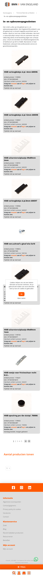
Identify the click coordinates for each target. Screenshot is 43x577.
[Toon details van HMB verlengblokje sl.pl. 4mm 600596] (22, 60)
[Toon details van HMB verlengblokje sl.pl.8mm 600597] (22, 188)
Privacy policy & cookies (12, 509)
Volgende (25, 441)
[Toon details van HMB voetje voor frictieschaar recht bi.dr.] (22, 360)
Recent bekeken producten (13, 533)
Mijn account (8, 549)
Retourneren (8, 536)
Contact (6, 517)
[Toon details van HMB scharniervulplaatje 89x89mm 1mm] (22, 317)
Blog (4, 529)
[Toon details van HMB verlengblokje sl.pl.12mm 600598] (22, 103)
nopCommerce (24, 562)
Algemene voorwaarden (12, 502)
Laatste (29, 441)
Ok (21, 294)
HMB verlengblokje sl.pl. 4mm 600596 (21, 72)
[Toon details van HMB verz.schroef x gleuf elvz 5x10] (22, 231)
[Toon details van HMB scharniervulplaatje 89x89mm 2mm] (22, 145)
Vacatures (7, 513)
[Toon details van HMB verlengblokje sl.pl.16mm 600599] (22, 274)
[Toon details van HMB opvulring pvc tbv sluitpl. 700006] (22, 403)
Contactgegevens (9, 505)
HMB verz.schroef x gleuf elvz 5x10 (19, 244)
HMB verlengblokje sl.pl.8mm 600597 (20, 201)
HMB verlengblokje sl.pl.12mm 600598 (21, 115)
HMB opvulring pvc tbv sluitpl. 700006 (21, 415)
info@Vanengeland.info (31, 40)
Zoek (5, 525)
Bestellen (6, 540)
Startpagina (7, 13)
